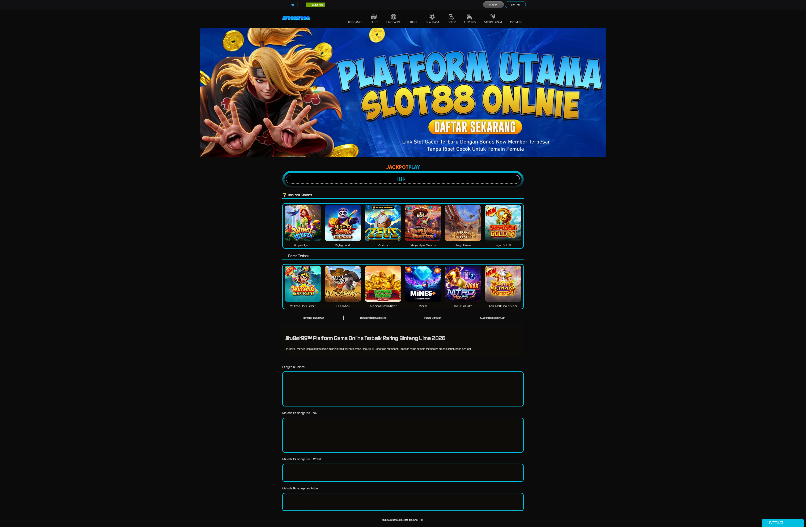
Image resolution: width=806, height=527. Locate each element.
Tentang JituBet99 (313, 318)
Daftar (515, 4)
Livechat (775, 522)
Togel (414, 22)
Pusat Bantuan (432, 318)
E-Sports (470, 22)
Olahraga (432, 22)
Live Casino (393, 22)
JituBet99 (393, 520)
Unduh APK (317, 5)
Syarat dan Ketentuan (492, 318)
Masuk (493, 4)
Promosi (516, 22)
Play (414, 167)
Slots (374, 22)
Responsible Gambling (373, 318)
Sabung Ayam (493, 22)
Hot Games (355, 22)
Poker (452, 22)
